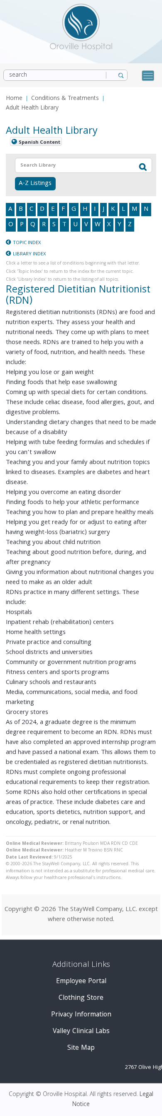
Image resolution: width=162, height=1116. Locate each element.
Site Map (81, 1048)
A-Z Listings (35, 183)
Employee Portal (81, 981)
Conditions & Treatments (65, 99)
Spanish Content (39, 142)
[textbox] (70, 165)
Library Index (29, 254)
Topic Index (27, 243)
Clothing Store (81, 998)
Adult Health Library (32, 108)
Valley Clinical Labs (81, 1031)
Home (14, 99)
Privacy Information (81, 1015)
